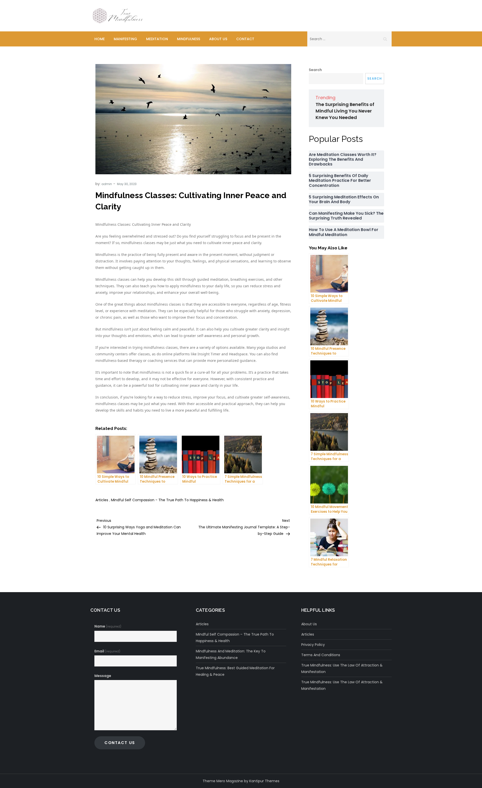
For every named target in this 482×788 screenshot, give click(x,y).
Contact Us (119, 743)
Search (315, 69)
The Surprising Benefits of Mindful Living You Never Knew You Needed (345, 111)
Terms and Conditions (320, 654)
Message (102, 675)
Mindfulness (188, 38)
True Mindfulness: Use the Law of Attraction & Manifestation (342, 668)
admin (106, 184)
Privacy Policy (313, 644)
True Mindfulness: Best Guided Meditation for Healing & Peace (235, 671)
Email (107, 651)
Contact (245, 38)
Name (107, 626)
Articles (101, 500)
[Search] (385, 38)
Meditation (157, 38)
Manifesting (125, 38)
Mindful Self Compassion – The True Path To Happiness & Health (235, 637)
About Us (218, 38)
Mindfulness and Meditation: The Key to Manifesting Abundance (231, 654)
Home (99, 38)
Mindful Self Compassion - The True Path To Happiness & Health (167, 500)
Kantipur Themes (264, 780)
